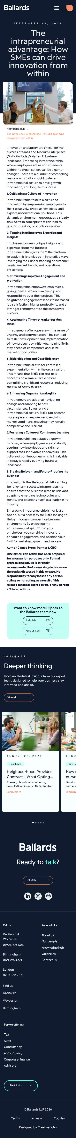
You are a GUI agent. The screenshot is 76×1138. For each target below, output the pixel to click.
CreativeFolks (47, 1127)
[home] (16, 8)
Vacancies (49, 954)
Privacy (37, 1118)
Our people (49, 941)
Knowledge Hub (16, 129)
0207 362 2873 (13, 975)
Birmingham (12, 1008)
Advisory (10, 1065)
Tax (6, 1034)
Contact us (49, 960)
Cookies (59, 1118)
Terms (15, 1118)
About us (48, 935)
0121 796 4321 (12, 960)
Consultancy (13, 1047)
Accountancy (13, 1053)
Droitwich (10, 993)
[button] (56, 8)
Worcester (10, 1000)
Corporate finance (17, 1059)
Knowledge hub (53, 947)
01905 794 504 (13, 945)
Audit (7, 1041)
